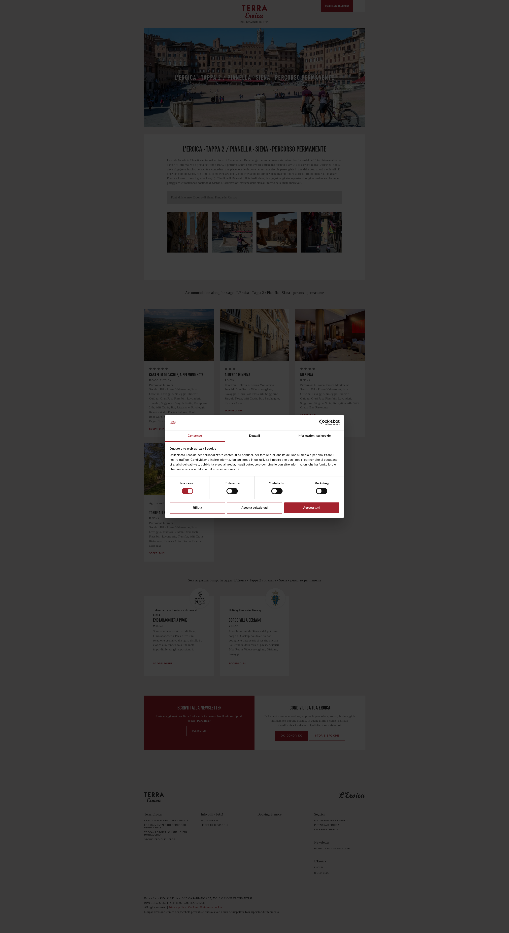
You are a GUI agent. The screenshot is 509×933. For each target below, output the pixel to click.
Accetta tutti (311, 507)
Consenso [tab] (195, 435)
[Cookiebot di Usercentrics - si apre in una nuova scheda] (322, 423)
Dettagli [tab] (254, 435)
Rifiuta (197, 507)
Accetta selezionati (254, 507)
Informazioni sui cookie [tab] (314, 435)
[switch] (232, 491)
